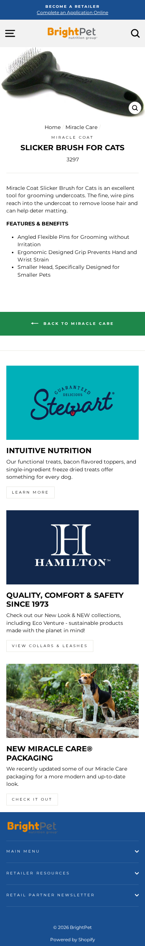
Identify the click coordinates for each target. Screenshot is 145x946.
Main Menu (23, 851)
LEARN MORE (30, 492)
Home (53, 127)
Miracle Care (81, 127)
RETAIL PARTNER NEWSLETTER (50, 895)
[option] (72, 10)
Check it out (32, 799)
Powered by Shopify (72, 939)
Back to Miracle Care (77, 323)
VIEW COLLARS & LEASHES (50, 645)
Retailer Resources (38, 873)
